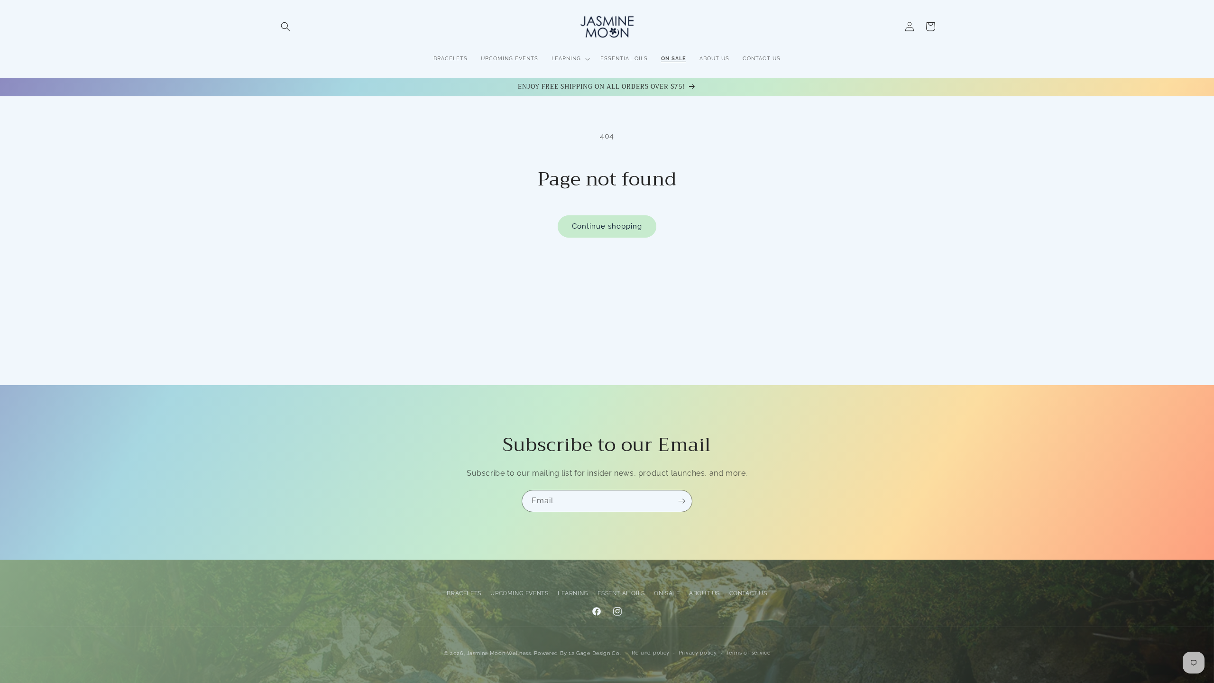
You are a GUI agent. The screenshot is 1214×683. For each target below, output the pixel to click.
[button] (285, 26)
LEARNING (573, 593)
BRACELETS (464, 593)
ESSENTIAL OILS (621, 593)
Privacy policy (698, 653)
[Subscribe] (681, 501)
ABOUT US (704, 593)
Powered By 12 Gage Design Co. (577, 653)
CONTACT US (748, 593)
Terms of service (748, 653)
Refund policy (651, 653)
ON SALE (667, 593)
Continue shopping (607, 226)
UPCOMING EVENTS (519, 593)
